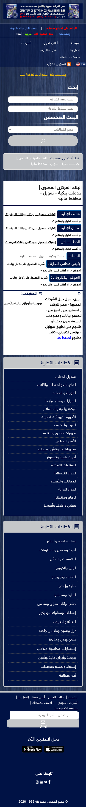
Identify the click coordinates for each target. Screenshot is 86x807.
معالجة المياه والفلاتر (61, 541)
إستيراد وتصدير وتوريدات (58, 667)
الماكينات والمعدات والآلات (56, 385)
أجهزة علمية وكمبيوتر (61, 457)
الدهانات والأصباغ (63, 481)
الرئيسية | (72, 697)
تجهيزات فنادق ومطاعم (59, 433)
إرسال (43, 725)
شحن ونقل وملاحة (62, 640)
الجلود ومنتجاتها (65, 595)
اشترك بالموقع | (67, 703)
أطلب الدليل (51, 43)
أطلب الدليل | (55, 697)
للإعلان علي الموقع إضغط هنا (60, 28)
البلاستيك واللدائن (63, 559)
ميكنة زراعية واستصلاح (59, 409)
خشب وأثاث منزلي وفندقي (56, 604)
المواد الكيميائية (65, 473)
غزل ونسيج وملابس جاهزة (57, 631)
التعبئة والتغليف (64, 622)
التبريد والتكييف (65, 425)
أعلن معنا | (38, 697)
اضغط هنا (64, 338)
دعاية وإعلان (67, 586)
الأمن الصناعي (65, 441)
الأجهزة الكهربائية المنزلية (59, 417)
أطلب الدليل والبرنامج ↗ (65, 221)
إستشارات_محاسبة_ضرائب (56, 649)
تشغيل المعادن (65, 377)
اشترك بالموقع (48, 50)
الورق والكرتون (66, 568)
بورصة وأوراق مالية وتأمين (57, 658)
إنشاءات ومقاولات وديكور (57, 613)
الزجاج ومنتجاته (65, 498)
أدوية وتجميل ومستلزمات (58, 550)
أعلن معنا (25, 43)
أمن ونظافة (67, 676)
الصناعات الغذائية (63, 465)
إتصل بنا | (22, 697)
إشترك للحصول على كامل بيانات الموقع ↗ (30, 214)
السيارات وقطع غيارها (60, 401)
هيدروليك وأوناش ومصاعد (57, 449)
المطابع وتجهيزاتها (63, 577)
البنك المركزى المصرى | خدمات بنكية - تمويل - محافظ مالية (47, 161)
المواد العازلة (67, 490)
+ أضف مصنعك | (42, 703)
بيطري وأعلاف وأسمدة (60, 506)
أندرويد (28, 34)
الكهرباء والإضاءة (64, 393)
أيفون (19, 34)
